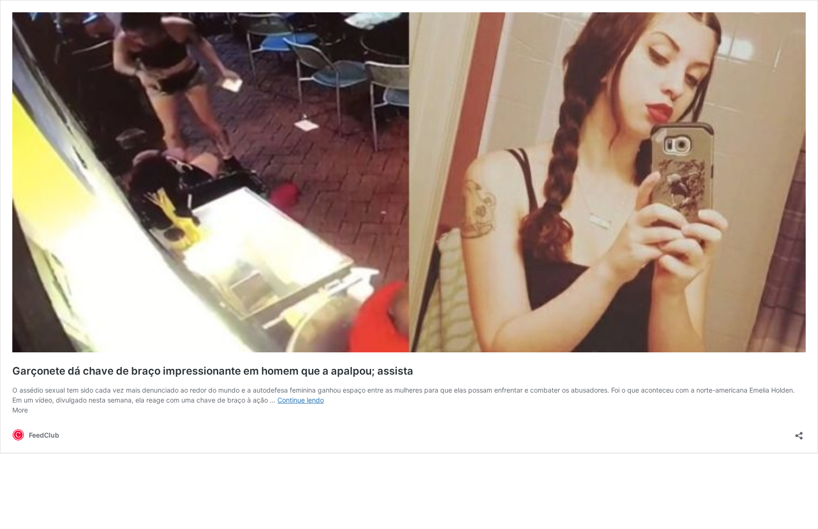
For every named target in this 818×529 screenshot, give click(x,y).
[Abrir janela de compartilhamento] (799, 432)
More (20, 410)
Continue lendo (300, 400)
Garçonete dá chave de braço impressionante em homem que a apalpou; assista (212, 371)
